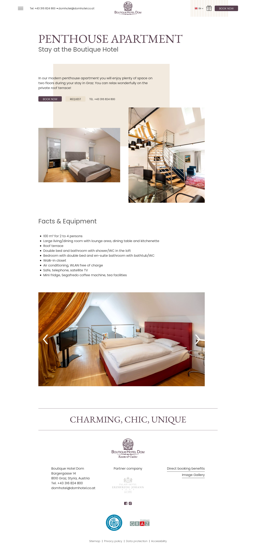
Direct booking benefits (186, 468)
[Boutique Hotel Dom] (128, 8)
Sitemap (94, 541)
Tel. (67, 483)
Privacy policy (113, 541)
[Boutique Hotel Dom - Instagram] (130, 504)
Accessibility (159, 541)
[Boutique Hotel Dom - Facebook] (125, 504)
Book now (226, 8)
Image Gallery (193, 475)
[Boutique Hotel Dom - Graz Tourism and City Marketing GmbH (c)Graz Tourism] (139, 523)
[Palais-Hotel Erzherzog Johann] (128, 492)
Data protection (136, 541)
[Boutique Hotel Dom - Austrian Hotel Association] (114, 523)
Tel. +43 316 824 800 (102, 99)
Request (75, 99)
